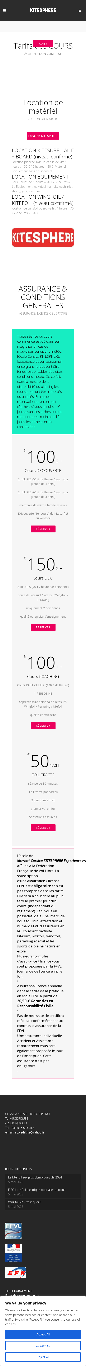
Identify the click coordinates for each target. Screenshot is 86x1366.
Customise (43, 1346)
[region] (43, 1331)
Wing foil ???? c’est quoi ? (24, 1202)
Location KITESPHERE (43, 136)
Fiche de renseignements (22, 1295)
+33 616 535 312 (22, 1128)
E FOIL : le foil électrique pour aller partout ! (37, 1190)
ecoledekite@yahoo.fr (29, 1132)
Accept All (43, 1334)
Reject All (43, 1357)
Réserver (43, 529)
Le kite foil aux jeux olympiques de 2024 (35, 1177)
